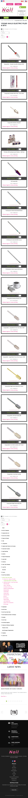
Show (2, 35)
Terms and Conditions (14, 776)
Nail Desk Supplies (6, 622)
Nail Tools (4, 619)
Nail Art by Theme (5, 535)
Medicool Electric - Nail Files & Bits (11, 582)
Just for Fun (4, 635)
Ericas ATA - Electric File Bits (9, 579)
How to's (14, 769)
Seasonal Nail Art (5, 533)
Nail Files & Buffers (6, 574)
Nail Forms (4, 609)
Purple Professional (6, 556)
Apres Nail (4, 559)
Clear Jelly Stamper (6, 564)
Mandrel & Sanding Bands (9, 588)
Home (2, 20)
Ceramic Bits (6, 593)
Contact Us (14, 780)
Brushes (3, 617)
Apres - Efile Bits (7, 585)
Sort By (2, 518)
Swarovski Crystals (6, 548)
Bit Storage (6, 604)
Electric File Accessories (8, 602)
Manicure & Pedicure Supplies (8, 625)
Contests (14, 773)
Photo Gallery (14, 770)
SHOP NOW (13, 647)
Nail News (14, 767)
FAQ (14, 772)
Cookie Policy (14, 778)
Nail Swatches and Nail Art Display (9, 614)
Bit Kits (5, 596)
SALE (3, 527)
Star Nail (4, 569)
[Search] (25, 17)
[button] (6, 701)
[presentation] (2, 712)
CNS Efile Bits (6, 583)
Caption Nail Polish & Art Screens (8, 546)
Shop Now (6, 17)
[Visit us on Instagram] (15, 761)
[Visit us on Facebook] (13, 761)
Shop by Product (5, 538)
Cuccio (3, 572)
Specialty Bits (6, 594)
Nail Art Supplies (5, 530)
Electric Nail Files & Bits (9, 20)
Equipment (4, 606)
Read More (3, 696)
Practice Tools (5, 627)
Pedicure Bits (6, 599)
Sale (14, 775)
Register (10, 4)
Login (18, 4)
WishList (14, 61)
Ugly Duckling (5, 551)
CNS (3, 540)
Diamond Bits (6, 590)
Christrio (4, 561)
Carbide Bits (6, 591)
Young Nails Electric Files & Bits (10, 580)
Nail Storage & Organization (7, 630)
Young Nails (4, 543)
